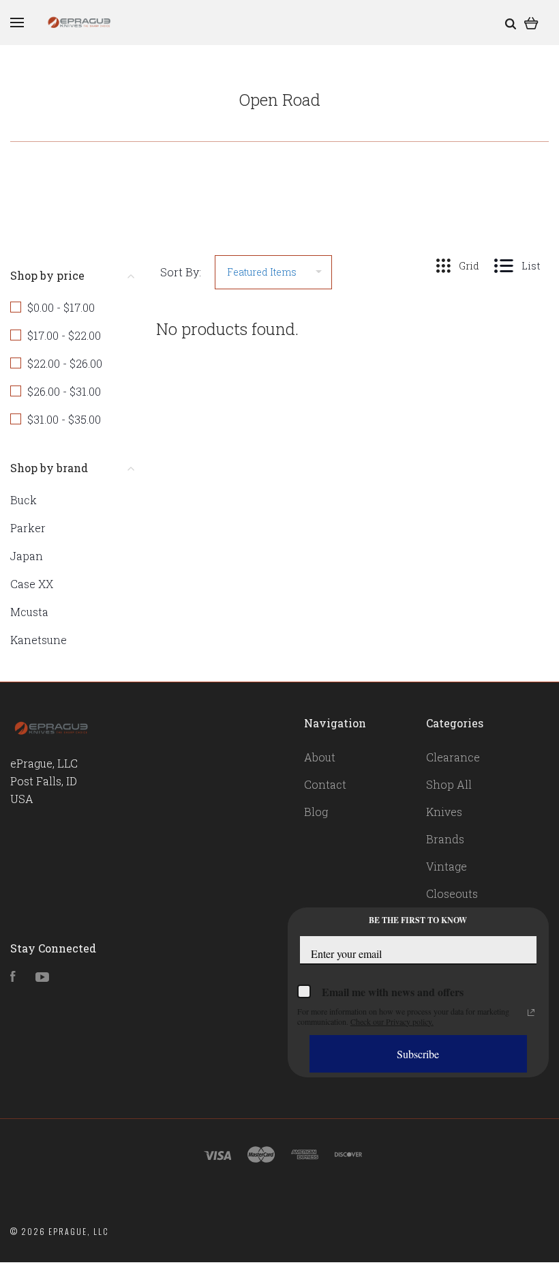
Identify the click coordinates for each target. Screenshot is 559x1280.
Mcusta (29, 612)
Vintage (446, 866)
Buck (23, 500)
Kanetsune (38, 639)
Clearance (453, 757)
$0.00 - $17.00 (61, 307)
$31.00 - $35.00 (64, 419)
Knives (444, 811)
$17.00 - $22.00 (64, 335)
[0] (531, 22)
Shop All (449, 784)
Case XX (31, 584)
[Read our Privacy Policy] (531, 1012)
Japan (26, 556)
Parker (28, 528)
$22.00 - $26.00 (64, 363)
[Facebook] (13, 977)
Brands (445, 839)
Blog (316, 811)
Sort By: (180, 272)
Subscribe (418, 1054)
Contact (325, 784)
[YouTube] (42, 977)
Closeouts (452, 893)
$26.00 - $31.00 (64, 391)
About (319, 757)
